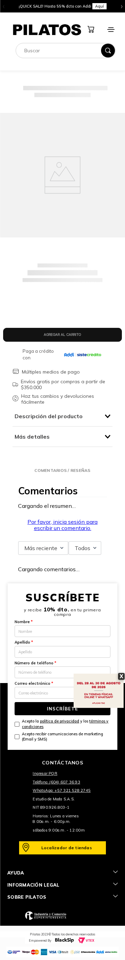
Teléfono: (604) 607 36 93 (56, 782)
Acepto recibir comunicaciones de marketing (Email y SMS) (62, 737)
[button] (62, 470)
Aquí (99, 6)
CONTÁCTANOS (62, 763)
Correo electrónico (34, 683)
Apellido (24, 642)
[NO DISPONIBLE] (62, 335)
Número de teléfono (35, 663)
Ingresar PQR (45, 773)
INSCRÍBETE (62, 708)
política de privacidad (59, 721)
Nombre (24, 621)
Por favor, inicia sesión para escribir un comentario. (62, 524)
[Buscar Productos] (108, 50)
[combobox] (65, 50)
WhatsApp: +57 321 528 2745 (62, 790)
